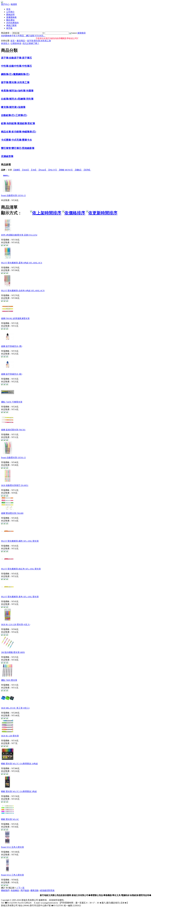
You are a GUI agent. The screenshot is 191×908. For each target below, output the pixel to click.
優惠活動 (34, 890)
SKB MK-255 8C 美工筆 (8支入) (15, 708)
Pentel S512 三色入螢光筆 (12, 875)
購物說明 (10, 14)
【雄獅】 (16, 170)
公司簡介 (10, 12)
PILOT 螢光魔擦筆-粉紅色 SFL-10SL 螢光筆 (21, 569)
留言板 (9, 28)
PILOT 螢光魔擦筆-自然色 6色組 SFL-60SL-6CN (23, 291)
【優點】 (78, 170)
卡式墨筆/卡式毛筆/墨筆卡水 (16, 139)
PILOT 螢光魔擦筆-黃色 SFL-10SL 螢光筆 (20, 597)
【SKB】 (25, 170)
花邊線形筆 (7, 156)
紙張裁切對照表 (47, 890)
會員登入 (5, 43)
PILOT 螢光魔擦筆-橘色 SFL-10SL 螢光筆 (20, 541)
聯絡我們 (5, 890)
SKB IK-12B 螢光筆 (10, 736)
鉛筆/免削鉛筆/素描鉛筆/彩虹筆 (18, 123)
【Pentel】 (42, 170)
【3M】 (33, 170)
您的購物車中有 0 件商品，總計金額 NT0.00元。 (23, 36)
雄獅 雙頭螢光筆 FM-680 (12, 513)
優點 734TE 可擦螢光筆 (11, 402)
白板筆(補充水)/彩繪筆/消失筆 (17, 98)
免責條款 (15, 890)
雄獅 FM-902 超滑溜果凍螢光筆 (15, 318)
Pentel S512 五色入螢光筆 (12, 847)
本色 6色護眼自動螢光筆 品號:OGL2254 (19, 235)
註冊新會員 (16, 43)
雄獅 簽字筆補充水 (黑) (11, 346)
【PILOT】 (52, 170)
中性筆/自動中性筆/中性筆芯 (16, 66)
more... (6, 175)
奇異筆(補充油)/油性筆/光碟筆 (17, 90)
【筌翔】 (87, 170)
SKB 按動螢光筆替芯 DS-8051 (14, 485)
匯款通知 (10, 20)
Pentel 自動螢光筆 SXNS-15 (13, 195)
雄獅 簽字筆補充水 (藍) (11, 374)
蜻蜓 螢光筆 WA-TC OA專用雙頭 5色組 (19, 791)
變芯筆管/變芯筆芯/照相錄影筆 (17, 148)
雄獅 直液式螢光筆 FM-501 (13, 430)
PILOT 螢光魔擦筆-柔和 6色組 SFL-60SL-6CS (21, 263)
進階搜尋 (81, 33)
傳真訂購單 (11, 25)
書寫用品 (21, 41)
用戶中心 (5, 4)
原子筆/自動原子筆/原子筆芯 (16, 57)
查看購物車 (11, 17)
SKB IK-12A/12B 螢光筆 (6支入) (15, 624)
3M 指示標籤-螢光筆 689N (13, 652)
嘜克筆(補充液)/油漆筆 (13, 107)
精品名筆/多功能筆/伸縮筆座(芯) (18, 131)
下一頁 (21, 888)
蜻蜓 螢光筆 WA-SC (10, 819)
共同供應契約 (12, 23)
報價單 (14, 4)
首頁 (8, 9)
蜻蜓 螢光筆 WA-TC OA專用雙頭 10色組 (19, 764)
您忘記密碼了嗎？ (31, 43)
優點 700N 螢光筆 (9, 680)
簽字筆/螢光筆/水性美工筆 (39, 41)
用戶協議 (25, 890)
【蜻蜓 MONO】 (65, 170)
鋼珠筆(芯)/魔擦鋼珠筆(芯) (15, 74)
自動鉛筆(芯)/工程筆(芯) (14, 115)
